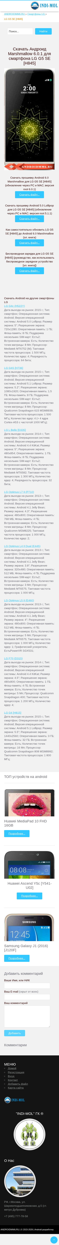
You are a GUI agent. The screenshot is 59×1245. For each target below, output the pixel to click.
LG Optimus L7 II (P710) (19, 491)
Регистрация (16, 1072)
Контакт (13, 1080)
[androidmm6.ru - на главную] (15, 1100)
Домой (12, 1068)
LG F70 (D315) (13, 658)
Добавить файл (18, 1083)
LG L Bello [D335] (15, 429)
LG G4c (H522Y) (14, 305)
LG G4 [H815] (12, 712)
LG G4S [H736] (13, 367)
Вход (11, 1076)
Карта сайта (16, 1087)
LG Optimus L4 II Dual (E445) (22, 546)
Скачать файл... (29, 194)
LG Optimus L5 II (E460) (19, 600)
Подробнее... (16, 833)
